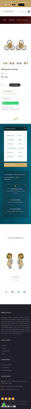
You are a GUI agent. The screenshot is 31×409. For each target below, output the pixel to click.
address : (5, 381)
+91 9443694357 (10, 177)
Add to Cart (16, 85)
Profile (8, 4)
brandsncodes (22, 404)
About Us (5, 345)
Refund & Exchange (7, 370)
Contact (4, 348)
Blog (4, 353)
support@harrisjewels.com (12, 389)
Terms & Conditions (7, 364)
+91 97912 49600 (18, 386)
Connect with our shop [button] (11, 103)
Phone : (4, 386)
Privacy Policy (6, 367)
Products (12, 20)
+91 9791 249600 (8, 2)
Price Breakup (9, 165)
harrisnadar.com (21, 401)
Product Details (10, 128)
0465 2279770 (10, 386)
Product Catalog (6, 351)
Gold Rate (21, 4)
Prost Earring (15, 277)
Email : (4, 389)
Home (5, 20)
